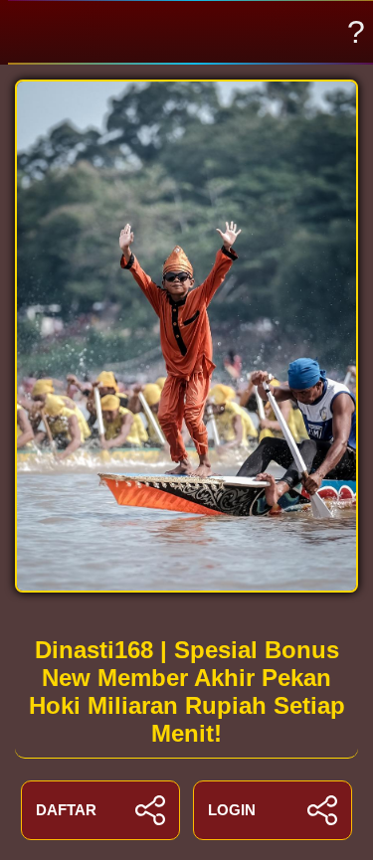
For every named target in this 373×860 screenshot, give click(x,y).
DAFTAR (66, 809)
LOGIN (232, 809)
